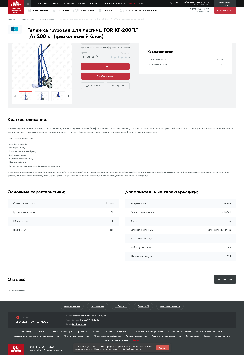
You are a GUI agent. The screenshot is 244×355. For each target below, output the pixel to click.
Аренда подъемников (136, 336)
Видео (207, 336)
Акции (132, 3)
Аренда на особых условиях (209, 331)
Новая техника (27, 19)
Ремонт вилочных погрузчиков (166, 336)
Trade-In (93, 3)
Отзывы (125, 53)
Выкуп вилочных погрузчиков (149, 331)
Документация (192, 336)
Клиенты (55, 3)
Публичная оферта (53, 350)
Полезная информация (61, 331)
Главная (11, 19)
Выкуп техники (123, 331)
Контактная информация (113, 3)
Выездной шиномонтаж (179, 331)
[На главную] (27, 3)
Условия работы (222, 336)
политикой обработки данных (127, 349)
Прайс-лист (68, 3)
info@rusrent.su (202, 12)
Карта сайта (35, 350)
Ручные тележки (47, 19)
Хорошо (163, 347)
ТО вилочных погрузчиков (76, 336)
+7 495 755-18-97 (198, 9)
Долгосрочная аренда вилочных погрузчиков (36, 336)
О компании (41, 3)
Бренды (82, 3)
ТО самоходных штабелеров (107, 336)
